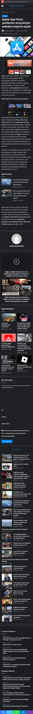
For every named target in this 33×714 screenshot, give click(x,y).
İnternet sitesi (5, 423)
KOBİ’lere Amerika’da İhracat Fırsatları (20, 608)
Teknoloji (12, 12)
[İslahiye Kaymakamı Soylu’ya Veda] (7, 569)
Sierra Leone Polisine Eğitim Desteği (20, 592)
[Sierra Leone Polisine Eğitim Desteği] (7, 593)
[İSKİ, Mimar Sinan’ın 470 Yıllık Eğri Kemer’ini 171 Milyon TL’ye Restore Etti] (7, 457)
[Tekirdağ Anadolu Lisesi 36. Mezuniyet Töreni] (7, 585)
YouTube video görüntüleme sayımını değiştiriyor (8, 345)
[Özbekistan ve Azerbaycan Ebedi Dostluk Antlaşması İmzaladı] (7, 494)
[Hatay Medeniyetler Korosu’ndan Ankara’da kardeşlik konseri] (7, 536)
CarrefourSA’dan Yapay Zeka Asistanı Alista (21, 575)
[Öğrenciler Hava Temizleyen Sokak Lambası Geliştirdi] (7, 485)
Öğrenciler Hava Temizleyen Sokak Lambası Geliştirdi (19, 485)
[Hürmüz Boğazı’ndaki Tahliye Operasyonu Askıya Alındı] (7, 523)
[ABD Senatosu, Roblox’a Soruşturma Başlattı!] (24, 359)
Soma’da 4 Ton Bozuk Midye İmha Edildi (20, 552)
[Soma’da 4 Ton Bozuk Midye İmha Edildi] (7, 553)
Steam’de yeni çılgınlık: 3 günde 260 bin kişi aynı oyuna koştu (21, 182)
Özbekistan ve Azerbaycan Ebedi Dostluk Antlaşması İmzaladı (22, 494)
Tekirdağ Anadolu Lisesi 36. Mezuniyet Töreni (21, 584)
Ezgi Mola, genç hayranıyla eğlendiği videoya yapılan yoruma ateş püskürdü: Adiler (21, 475)
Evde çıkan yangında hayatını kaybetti (15, 529)
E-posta (4, 416)
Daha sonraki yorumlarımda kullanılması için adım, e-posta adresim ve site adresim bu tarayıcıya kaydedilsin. (15, 433)
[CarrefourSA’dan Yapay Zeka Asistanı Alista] (7, 577)
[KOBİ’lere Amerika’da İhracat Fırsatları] (7, 609)
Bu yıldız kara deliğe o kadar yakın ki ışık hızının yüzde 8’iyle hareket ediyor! (23, 325)
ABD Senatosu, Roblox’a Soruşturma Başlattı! (24, 367)
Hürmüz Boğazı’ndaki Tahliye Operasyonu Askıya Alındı (20, 522)
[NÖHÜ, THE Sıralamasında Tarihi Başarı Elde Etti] (7, 601)
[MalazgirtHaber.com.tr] (16, 6)
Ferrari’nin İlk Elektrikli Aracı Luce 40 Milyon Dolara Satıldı (7, 368)
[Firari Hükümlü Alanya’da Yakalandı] (7, 618)
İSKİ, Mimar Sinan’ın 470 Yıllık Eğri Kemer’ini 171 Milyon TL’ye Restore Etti (21, 457)
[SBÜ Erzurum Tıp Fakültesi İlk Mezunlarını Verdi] (7, 545)
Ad (2, 410)
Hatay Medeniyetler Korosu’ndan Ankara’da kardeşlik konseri (21, 536)
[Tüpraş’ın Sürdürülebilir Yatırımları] (8, 317)
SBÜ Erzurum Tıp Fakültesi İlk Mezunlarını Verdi (21, 544)
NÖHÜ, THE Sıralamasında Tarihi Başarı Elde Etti (21, 600)
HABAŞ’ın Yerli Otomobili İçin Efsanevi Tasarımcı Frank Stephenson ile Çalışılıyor (24, 346)
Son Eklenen (16, 449)
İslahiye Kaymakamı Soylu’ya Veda (20, 567)
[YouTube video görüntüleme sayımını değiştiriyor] (8, 338)
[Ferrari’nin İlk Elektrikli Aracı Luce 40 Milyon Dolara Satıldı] (8, 359)
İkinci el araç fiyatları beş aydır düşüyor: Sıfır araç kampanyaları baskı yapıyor (21, 512)
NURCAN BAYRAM (9, 31)
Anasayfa (6, 12)
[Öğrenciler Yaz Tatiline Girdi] (7, 466)
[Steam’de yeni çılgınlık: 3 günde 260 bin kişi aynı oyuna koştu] (6, 182)
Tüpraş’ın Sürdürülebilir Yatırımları (6, 325)
